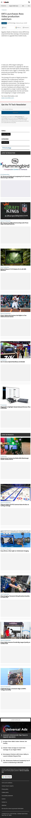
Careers (3, 799)
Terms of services (18, 116)
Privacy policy (5, 789)
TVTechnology (12, 23)
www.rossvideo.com (7, 98)
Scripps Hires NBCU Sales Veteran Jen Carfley (15, 742)
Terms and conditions (7, 782)
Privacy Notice (20, 118)
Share (5, 27)
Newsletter (27, 27)
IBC (23, 6)
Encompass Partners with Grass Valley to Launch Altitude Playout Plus (16, 755)
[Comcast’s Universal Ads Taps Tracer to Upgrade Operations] (15, 730)
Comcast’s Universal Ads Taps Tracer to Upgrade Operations (15, 736)
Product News (6, 134)
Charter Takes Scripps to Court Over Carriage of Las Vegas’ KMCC (14, 748)
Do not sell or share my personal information (12, 808)
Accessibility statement (7, 795)
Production (4, 10)
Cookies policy (5, 792)
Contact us (4, 802)
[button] (2, 2)
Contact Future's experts (7, 786)
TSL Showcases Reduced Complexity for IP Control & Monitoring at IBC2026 (16, 761)
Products (4, 23)
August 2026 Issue (13, 6)
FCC (29, 6)
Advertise (4, 805)
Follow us (19, 27)
